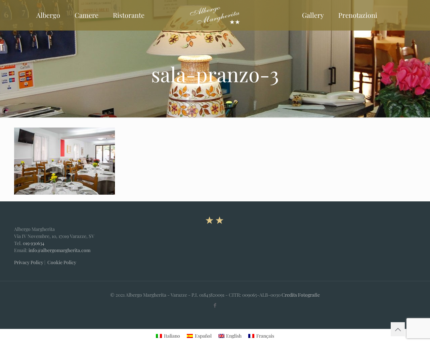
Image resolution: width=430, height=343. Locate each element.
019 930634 (33, 243)
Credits (289, 295)
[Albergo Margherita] (215, 15)
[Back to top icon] (398, 329)
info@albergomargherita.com (59, 250)
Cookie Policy (61, 262)
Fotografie (309, 295)
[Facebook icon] (215, 305)
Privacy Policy (28, 262)
